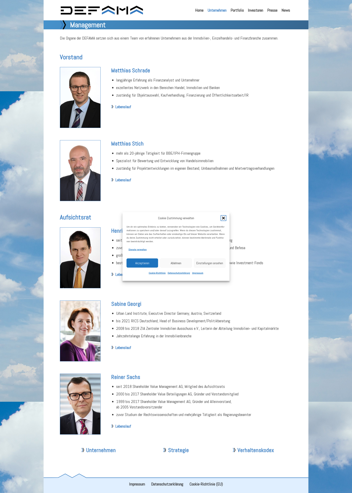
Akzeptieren (142, 263)
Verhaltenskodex (256, 450)
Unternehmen (101, 450)
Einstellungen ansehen (209, 263)
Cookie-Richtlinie (157, 273)
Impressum (197, 273)
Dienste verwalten (138, 249)
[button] (223, 218)
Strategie (178, 450)
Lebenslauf (123, 106)
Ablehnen (176, 263)
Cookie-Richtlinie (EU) (206, 484)
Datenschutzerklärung (179, 273)
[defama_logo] (102, 10)
